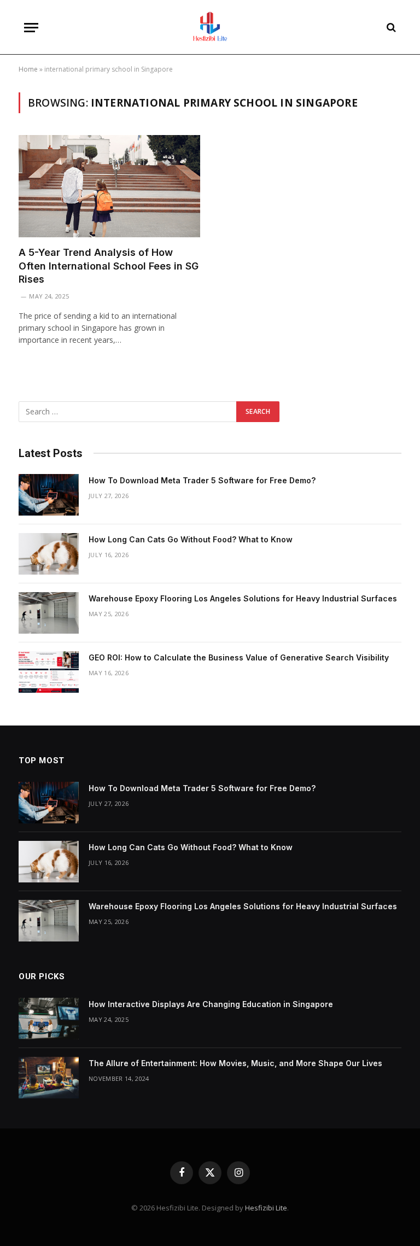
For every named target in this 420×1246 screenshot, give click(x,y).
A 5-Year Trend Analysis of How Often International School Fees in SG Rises (109, 266)
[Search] (390, 27)
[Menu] (31, 27)
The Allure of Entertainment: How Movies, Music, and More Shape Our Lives (235, 1063)
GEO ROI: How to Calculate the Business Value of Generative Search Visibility (239, 657)
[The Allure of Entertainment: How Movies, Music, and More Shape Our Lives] (49, 1077)
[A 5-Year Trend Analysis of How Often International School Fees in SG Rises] (109, 186)
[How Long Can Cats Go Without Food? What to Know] (49, 554)
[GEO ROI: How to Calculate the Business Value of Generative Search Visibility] (49, 672)
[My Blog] (210, 27)
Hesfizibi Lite (266, 1208)
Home (28, 69)
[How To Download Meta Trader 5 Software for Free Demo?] (49, 495)
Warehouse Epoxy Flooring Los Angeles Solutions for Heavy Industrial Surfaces (243, 598)
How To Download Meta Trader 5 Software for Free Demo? (202, 480)
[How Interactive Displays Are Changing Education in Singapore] (49, 1018)
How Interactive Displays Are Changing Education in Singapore (211, 1004)
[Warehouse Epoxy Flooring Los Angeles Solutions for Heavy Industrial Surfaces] (49, 613)
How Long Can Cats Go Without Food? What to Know (191, 539)
